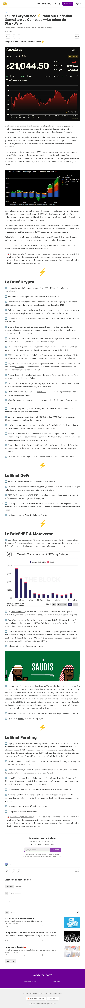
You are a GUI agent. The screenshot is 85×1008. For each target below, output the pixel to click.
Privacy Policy (58, 856)
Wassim (15, 923)
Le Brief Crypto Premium (21, 253)
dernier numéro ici (35, 263)
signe (25, 713)
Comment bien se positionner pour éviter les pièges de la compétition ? (30, 935)
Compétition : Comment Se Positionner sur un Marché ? (31, 932)
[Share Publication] (59, 4)
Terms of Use (52, 854)
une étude (19, 366)
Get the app (53, 998)
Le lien (11, 515)
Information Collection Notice (42, 856)
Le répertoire (13, 811)
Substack (32, 1004)
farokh (9, 698)
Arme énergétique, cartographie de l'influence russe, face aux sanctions (30, 950)
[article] (42, 922)
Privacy (41, 993)
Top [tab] (7, 912)
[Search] (55, 4)
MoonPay (12, 400)
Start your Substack (37, 998)
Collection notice (56, 993)
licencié (21, 718)
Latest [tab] (12, 912)
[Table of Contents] (2, 504)
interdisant (41, 391)
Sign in (78, 4)
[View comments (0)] (14, 36)
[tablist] (14, 886)
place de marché (17, 611)
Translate (9, 12)
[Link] (2, 282)
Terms (47, 993)
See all (9, 961)
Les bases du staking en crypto (19, 918)
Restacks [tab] (18, 886)
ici (15, 263)
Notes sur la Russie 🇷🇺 (15, 947)
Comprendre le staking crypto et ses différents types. (23, 921)
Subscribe (68, 4)
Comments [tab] (9, 886)
